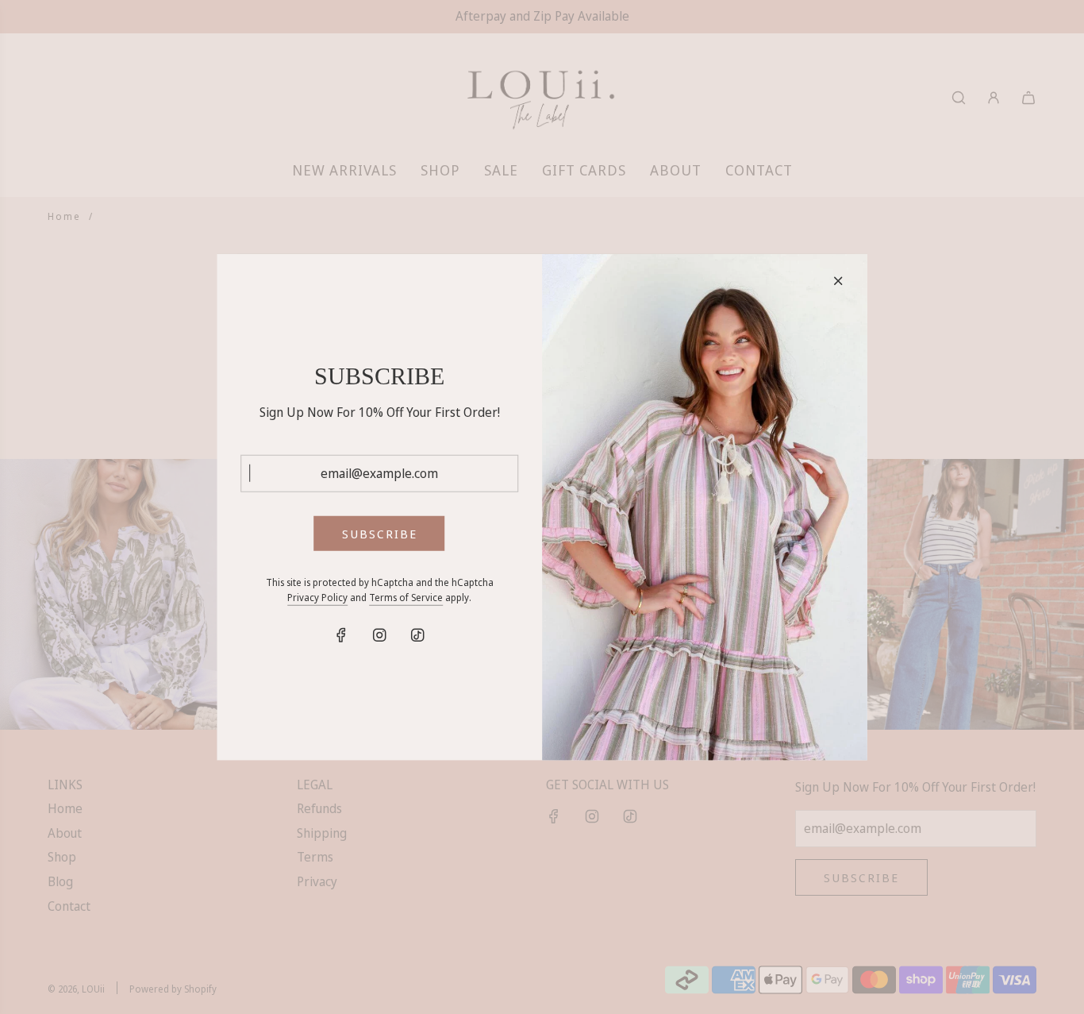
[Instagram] (379, 634)
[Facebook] (341, 634)
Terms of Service (406, 597)
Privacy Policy (317, 597)
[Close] (838, 280)
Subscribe (379, 534)
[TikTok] (417, 634)
